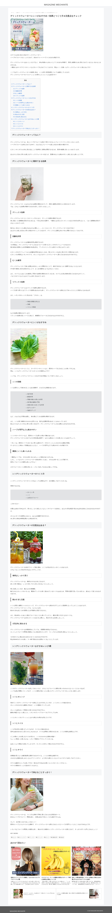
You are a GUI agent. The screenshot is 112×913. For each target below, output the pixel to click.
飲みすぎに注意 (18, 114)
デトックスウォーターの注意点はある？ (23, 109)
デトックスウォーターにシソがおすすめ (23, 98)
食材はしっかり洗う (20, 112)
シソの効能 (17, 100)
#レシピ (47, 837)
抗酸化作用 (17, 91)
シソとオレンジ (18, 121)
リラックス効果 (18, 95)
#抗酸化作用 (54, 837)
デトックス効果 (18, 88)
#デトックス (31, 837)
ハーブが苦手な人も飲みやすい (23, 102)
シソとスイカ (18, 124)
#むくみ (14, 837)
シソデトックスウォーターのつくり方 (22, 107)
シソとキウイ (18, 126)
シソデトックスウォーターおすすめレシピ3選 (25, 119)
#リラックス (39, 837)
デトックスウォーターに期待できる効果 (23, 86)
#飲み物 (62, 837)
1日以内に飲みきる (19, 117)
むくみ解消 (17, 93)
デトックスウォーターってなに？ (21, 84)
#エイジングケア (22, 837)
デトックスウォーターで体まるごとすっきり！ (25, 128)
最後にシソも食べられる (21, 105)
